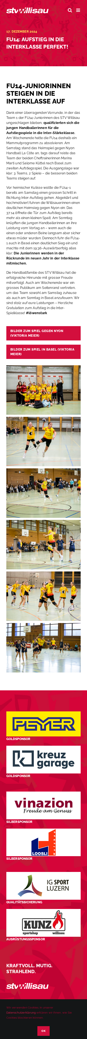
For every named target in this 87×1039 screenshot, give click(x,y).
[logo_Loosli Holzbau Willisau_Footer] (43, 830)
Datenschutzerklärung (21, 1012)
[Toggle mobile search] (70, 10)
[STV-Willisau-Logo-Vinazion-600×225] (43, 793)
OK (43, 1030)
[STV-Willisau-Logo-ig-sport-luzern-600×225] (43, 874)
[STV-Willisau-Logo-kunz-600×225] (43, 911)
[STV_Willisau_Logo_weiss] (27, 985)
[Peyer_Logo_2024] (43, 713)
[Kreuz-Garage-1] (43, 747)
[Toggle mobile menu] (78, 10)
